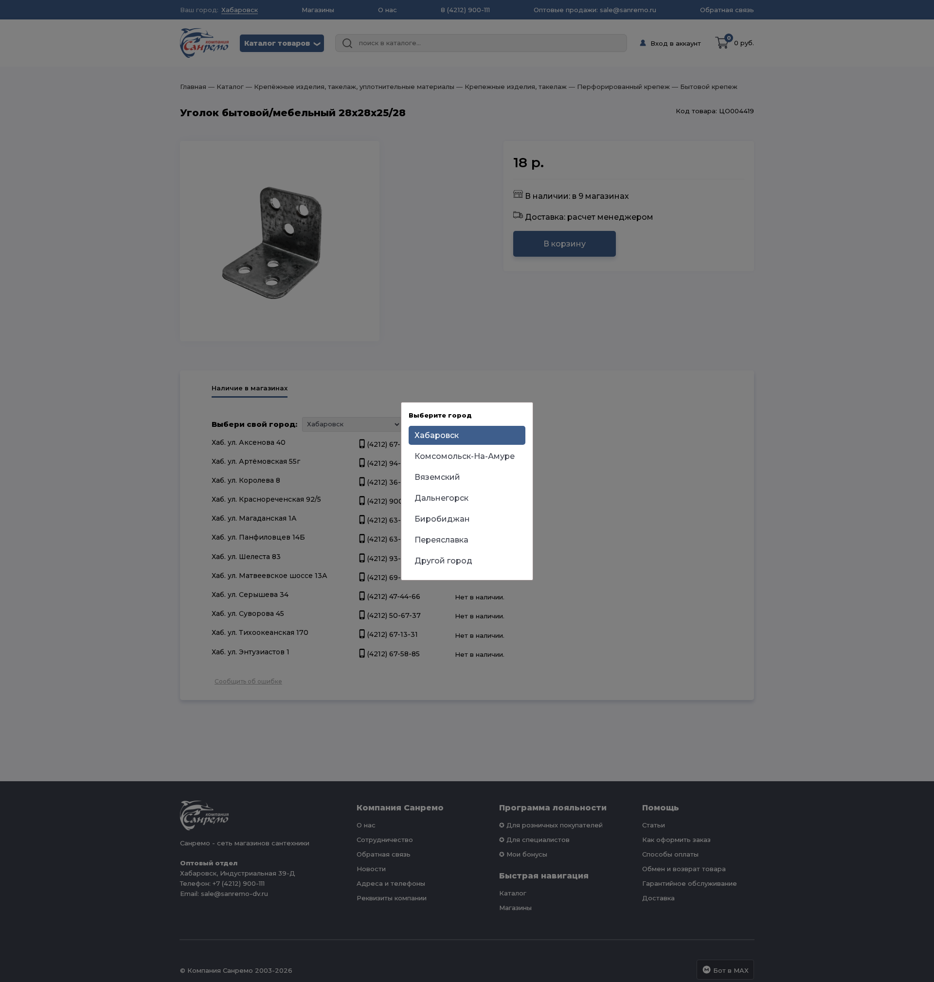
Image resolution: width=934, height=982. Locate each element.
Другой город (443, 560)
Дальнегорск (441, 498)
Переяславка (441, 539)
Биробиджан (442, 519)
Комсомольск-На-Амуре (464, 456)
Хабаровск (436, 435)
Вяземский (437, 477)
